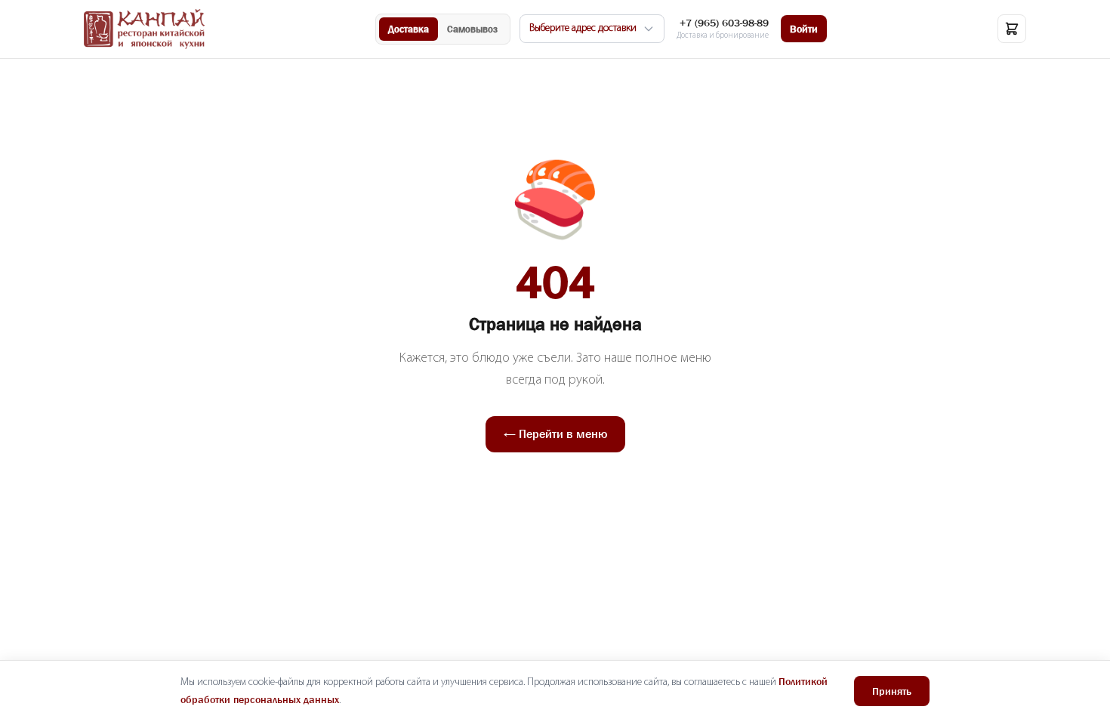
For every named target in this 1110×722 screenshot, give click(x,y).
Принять (891, 691)
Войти (804, 28)
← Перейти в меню (555, 434)
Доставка (408, 29)
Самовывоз (472, 29)
